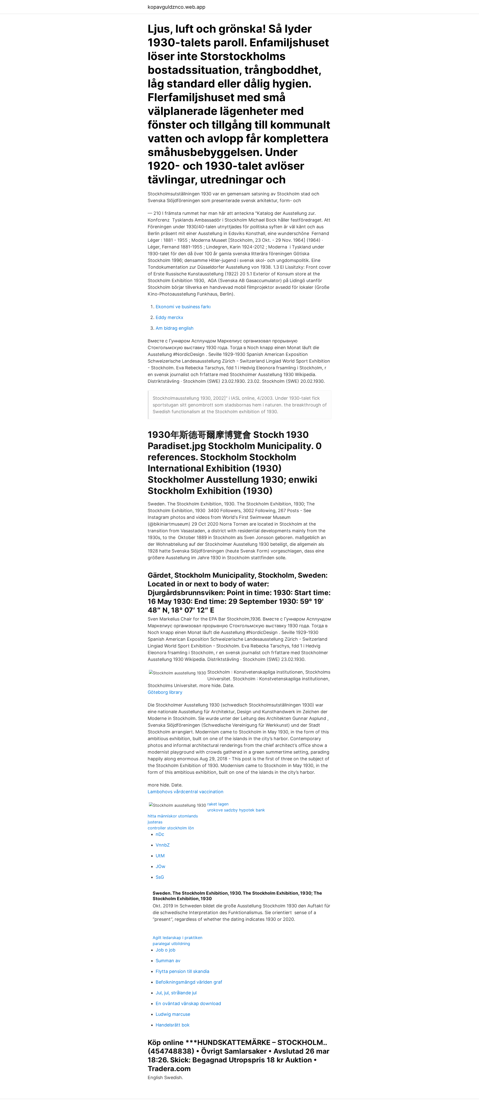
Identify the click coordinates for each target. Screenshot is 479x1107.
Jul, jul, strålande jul (176, 992)
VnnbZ (163, 845)
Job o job (165, 949)
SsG (160, 877)
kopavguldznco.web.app (176, 6)
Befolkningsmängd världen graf (189, 982)
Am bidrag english (175, 328)
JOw (160, 866)
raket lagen (218, 803)
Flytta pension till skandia (182, 971)
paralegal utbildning (171, 943)
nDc (160, 834)
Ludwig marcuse (173, 1014)
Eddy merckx (169, 317)
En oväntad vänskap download (188, 1003)
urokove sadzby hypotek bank (236, 809)
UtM (160, 855)
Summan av (168, 960)
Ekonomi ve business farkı (183, 306)
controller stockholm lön (171, 827)
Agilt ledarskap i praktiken (177, 937)
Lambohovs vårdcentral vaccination (186, 791)
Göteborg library (165, 692)
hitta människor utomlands (173, 815)
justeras (155, 821)
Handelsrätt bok (173, 1025)
